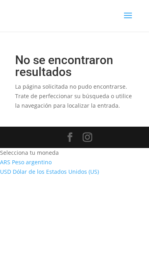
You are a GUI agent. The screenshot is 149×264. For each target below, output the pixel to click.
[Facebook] (70, 137)
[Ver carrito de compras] (95, 16)
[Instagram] (87, 137)
